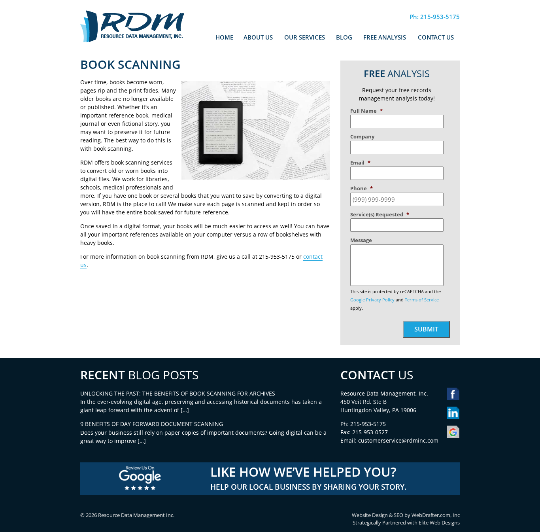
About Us (258, 37)
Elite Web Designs (439, 522)
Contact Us (436, 37)
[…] (185, 410)
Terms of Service (422, 300)
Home (224, 37)
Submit (426, 329)
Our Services (304, 37)
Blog (344, 37)
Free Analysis (384, 37)
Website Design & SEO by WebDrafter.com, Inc (406, 515)
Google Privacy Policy (372, 300)
